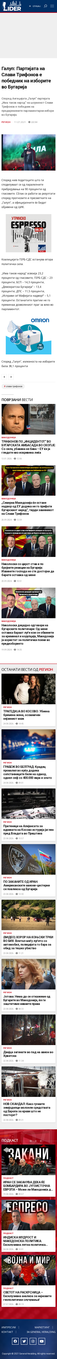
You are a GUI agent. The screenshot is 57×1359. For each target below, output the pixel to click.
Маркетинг (42, 1327)
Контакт (7, 1332)
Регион (6, 121)
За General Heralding (41, 1332)
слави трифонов (14, 386)
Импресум (9, 1327)
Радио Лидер (12, 6)
